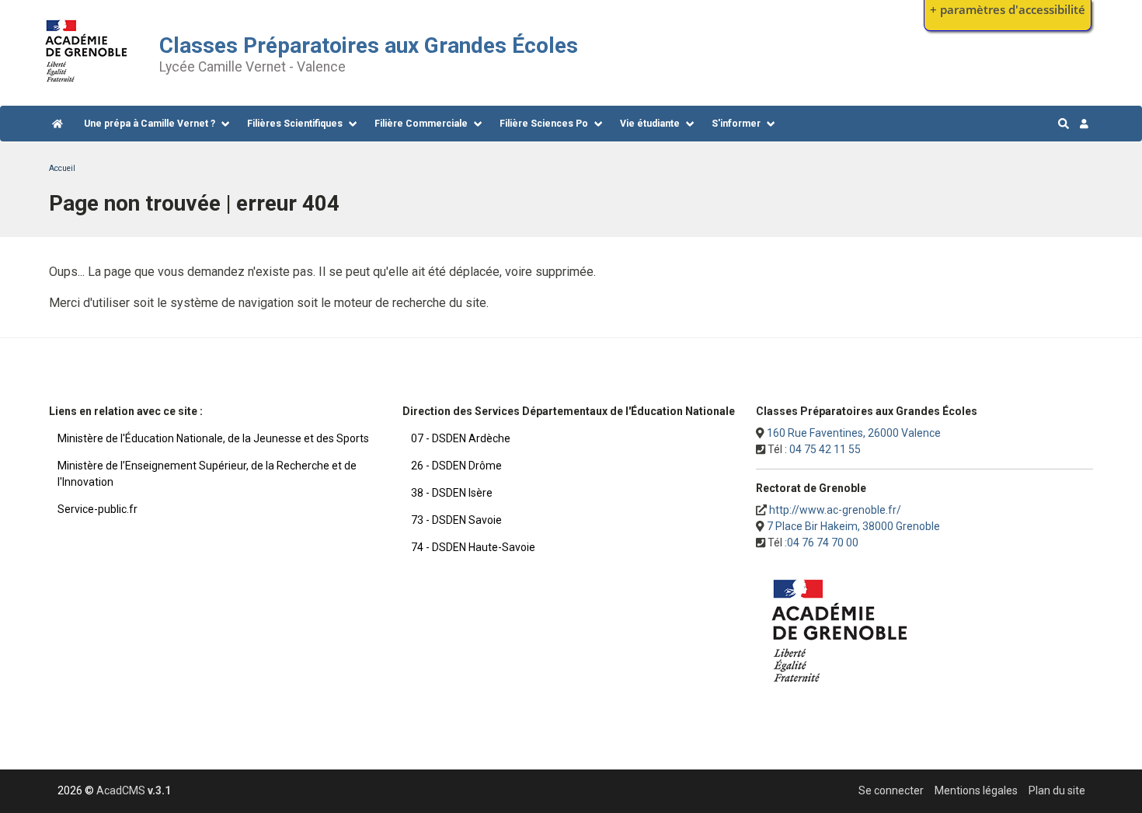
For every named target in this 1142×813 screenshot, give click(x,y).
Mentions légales (976, 790)
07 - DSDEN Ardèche (460, 438)
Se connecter (891, 790)
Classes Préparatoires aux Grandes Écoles (368, 45)
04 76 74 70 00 (822, 542)
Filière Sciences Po (544, 123)
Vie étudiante (650, 123)
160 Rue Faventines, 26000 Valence (854, 433)
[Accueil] (87, 86)
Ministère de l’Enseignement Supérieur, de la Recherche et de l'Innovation (207, 473)
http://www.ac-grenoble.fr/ (835, 510)
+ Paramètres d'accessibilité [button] (1007, 10)
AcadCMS (133, 790)
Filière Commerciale (421, 123)
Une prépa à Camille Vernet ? (149, 123)
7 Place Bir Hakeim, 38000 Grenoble (853, 526)
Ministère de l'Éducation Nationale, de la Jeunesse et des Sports (213, 438)
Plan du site (1057, 790)
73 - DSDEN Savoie (456, 520)
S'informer (736, 123)
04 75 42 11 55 (825, 449)
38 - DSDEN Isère (452, 493)
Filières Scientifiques (295, 123)
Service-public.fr (97, 509)
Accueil (62, 168)
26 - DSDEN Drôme (456, 465)
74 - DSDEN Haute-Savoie (473, 547)
